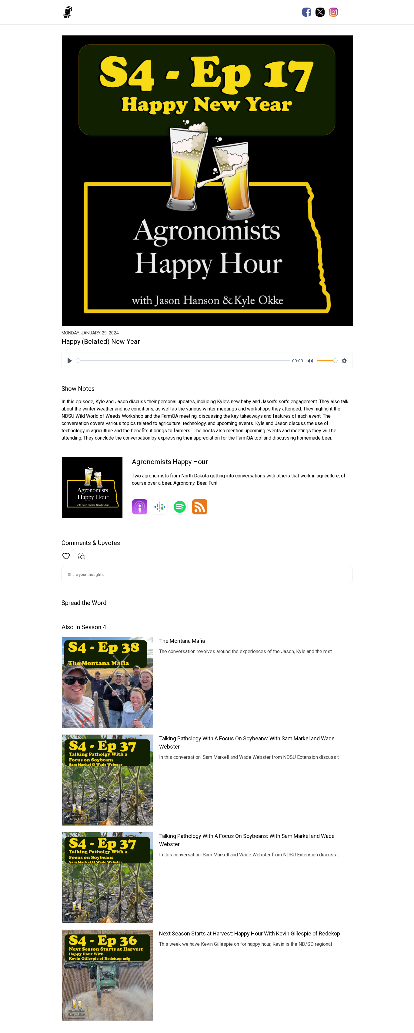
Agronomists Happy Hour (108, 11)
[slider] (183, 361)
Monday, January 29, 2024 (90, 333)
